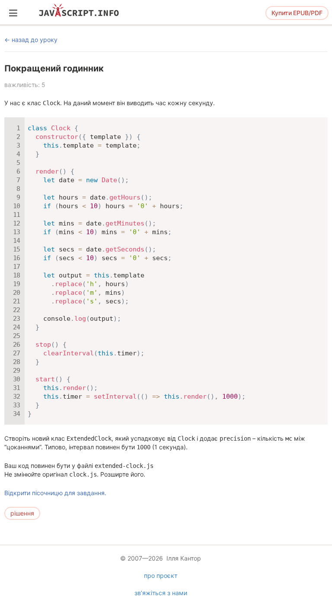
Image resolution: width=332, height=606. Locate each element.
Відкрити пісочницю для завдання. (55, 492)
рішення (22, 513)
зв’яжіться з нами (160, 592)
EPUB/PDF (296, 12)
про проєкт (160, 575)
